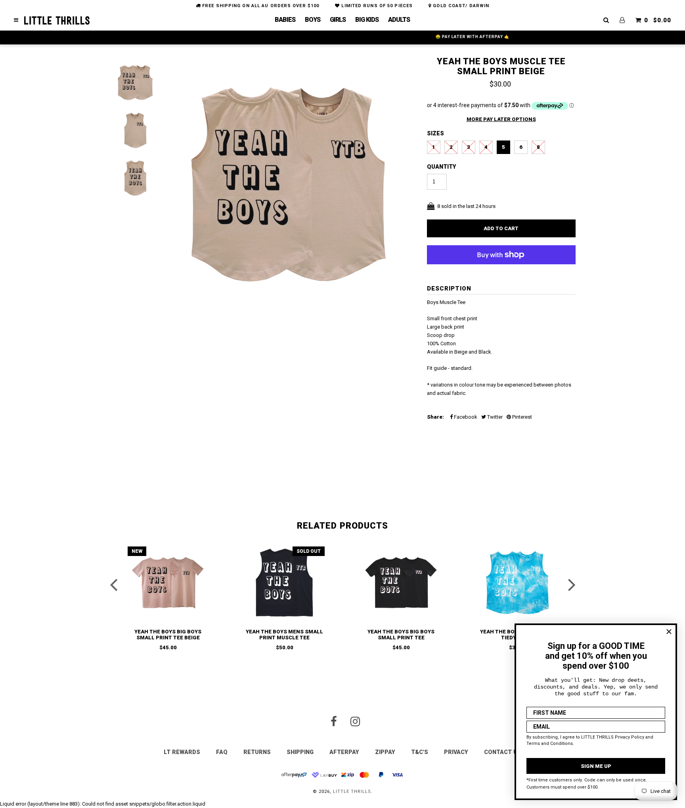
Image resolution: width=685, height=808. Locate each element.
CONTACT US (502, 752)
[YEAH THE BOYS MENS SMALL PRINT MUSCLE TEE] (284, 583)
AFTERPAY (344, 752)
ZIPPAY (385, 752)
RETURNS (257, 752)
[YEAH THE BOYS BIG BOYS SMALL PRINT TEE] (401, 583)
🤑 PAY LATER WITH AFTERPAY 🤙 (342, 37)
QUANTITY (441, 167)
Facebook (465, 417)
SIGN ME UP (596, 766)
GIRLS (338, 19)
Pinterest (521, 417)
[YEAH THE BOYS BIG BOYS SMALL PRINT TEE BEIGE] (168, 583)
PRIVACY (456, 752)
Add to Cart (501, 228)
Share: (435, 417)
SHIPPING (300, 752)
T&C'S (419, 752)
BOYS (312, 19)
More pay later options (501, 119)
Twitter (494, 417)
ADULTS (399, 19)
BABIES (285, 19)
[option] (289, 187)
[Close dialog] (669, 632)
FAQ (222, 752)
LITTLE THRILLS (352, 791)
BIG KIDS (367, 19)
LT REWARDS (182, 752)
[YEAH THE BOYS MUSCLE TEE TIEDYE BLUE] (517, 583)
